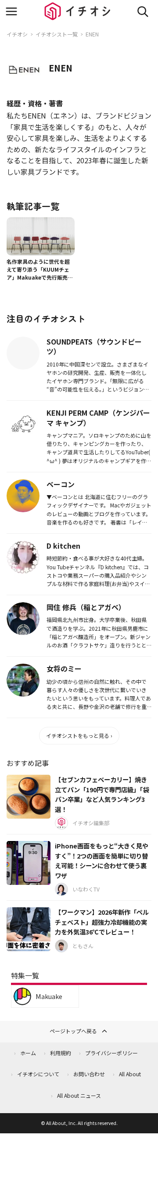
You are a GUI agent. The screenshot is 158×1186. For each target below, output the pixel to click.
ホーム (28, 1053)
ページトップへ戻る (73, 1031)
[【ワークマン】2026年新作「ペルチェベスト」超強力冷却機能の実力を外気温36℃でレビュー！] (28, 929)
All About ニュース (79, 1095)
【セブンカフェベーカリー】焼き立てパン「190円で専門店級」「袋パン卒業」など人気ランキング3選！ (102, 794)
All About (130, 1074)
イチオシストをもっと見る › (79, 735)
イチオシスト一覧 (57, 34)
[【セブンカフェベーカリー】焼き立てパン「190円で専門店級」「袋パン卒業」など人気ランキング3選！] (28, 797)
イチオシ (17, 34)
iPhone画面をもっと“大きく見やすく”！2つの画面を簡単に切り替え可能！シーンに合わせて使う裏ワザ (101, 860)
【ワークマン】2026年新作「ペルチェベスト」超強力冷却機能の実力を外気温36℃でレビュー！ (102, 921)
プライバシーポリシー (111, 1053)
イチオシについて (38, 1074)
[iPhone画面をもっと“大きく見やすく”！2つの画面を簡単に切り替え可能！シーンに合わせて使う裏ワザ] (28, 863)
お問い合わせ (89, 1074)
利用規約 (60, 1053)
